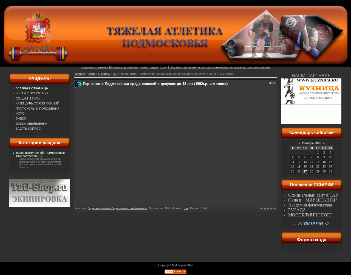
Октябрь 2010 (311, 143)
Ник (186, 208)
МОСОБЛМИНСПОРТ (310, 214)
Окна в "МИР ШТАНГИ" (312, 200)
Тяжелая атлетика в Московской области (109, 67)
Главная (79, 73)
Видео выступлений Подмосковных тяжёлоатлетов (117, 208)
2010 (91, 73)
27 (115, 73)
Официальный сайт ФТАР (313, 195)
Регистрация (149, 67)
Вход (163, 67)
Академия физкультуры (310, 205)
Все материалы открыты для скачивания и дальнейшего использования (220, 67)
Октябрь (104, 73)
